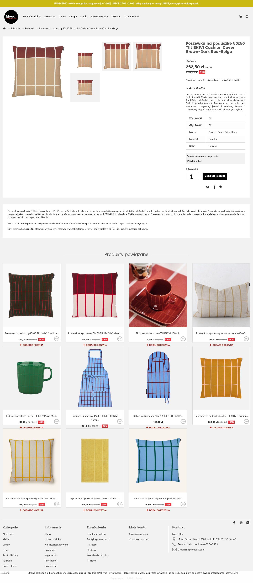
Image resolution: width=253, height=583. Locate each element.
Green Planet (132, 16)
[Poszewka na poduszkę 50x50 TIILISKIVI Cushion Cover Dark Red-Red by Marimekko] (95, 295)
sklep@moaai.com (194, 549)
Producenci (51, 565)
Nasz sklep (177, 533)
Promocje (50, 549)
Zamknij (5, 572)
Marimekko (191, 61)
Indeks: (189, 88)
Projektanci (51, 560)
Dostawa (91, 549)
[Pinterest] (222, 187)
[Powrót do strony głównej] (4, 28)
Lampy (73, 16)
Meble (83, 16)
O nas (48, 533)
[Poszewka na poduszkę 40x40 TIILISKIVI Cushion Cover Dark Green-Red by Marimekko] (32, 295)
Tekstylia (116, 16)
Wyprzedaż (51, 555)
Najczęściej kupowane (56, 544)
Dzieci (62, 16)
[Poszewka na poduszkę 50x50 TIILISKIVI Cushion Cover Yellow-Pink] (221, 378)
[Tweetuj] (209, 187)
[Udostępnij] (216, 187)
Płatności (92, 544)
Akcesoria (50, 16)
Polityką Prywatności (109, 572)
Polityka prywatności (98, 539)
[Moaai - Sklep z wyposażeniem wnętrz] (11, 17)
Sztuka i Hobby (99, 16)
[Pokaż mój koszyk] (240, 16)
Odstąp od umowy (139, 539)
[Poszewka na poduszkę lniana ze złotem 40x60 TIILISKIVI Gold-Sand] (221, 295)
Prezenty (91, 560)
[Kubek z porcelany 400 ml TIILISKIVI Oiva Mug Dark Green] (32, 378)
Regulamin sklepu (96, 533)
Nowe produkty (32, 16)
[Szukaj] (247, 16)
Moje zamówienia (138, 533)
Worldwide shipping (98, 555)
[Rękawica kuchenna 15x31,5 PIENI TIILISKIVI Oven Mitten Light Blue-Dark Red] (158, 378)
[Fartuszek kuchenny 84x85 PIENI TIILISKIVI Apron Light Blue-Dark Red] (95, 378)
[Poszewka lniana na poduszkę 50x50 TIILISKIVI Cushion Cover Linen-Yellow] (32, 460)
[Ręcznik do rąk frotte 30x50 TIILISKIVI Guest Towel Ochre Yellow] (95, 460)
